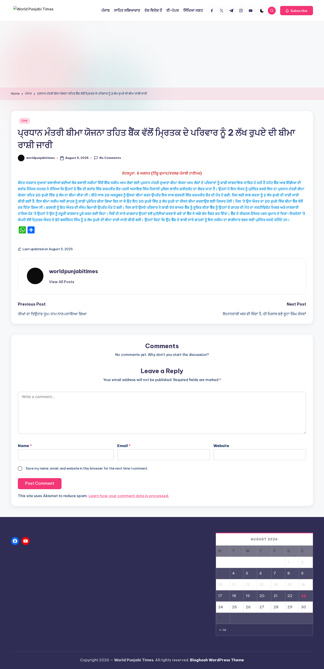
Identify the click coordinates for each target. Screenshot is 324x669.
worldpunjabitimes (73, 271)
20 (261, 595)
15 (289, 584)
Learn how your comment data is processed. (129, 495)
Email (123, 445)
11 (233, 584)
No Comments (110, 158)
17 (220, 595)
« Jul (222, 629)
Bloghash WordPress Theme (217, 660)
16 (303, 584)
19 (248, 595)
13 (261, 584)
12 (248, 584)
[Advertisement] (162, 54)
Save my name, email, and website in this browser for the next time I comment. (87, 468)
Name (25, 445)
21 (275, 595)
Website (221, 445)
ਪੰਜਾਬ (24, 120)
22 (289, 595)
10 (220, 584)
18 (234, 595)
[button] (296, 10)
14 (276, 584)
